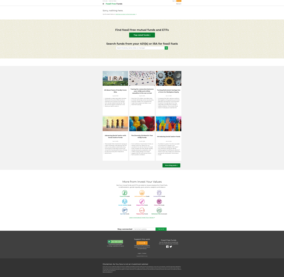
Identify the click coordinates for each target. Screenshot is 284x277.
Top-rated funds (141, 35)
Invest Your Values (112, 0)
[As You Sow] (115, 242)
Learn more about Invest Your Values (141, 217)
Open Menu (103, 4)
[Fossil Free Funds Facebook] (167, 246)
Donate (179, 0)
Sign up (174, 0)
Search (179, 4)
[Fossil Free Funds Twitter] (170, 246)
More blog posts (170, 165)
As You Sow (105, 0)
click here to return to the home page (126, 14)
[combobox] (142, 48)
